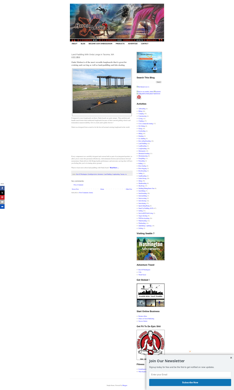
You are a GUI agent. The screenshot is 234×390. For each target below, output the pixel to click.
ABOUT (74, 43)
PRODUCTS (120, 43)
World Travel (142, 275)
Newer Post (75, 189)
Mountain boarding (144, 153)
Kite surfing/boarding (144, 141)
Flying (140, 128)
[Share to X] (76, 57)
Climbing (141, 121)
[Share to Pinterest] (79, 57)
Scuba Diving (142, 178)
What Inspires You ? (144, 371)
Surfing (140, 211)
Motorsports (141, 151)
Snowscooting (142, 198)
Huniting (141, 136)
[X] (2, 192)
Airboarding (142, 109)
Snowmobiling (142, 196)
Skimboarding (142, 183)
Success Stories (142, 321)
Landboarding (142, 146)
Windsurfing (142, 223)
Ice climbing (142, 138)
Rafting (140, 163)
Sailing (140, 173)
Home (102, 189)
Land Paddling (108, 174)
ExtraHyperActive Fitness (145, 369)
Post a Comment (78, 185)
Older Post (129, 189)
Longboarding (116, 174)
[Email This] (72, 57)
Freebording (142, 131)
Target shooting (142, 216)
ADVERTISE (133, 43)
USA (139, 272)
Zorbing (140, 228)
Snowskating (142, 203)
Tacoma (122, 174)
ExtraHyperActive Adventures (95, 174)
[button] (190, 360)
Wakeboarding (142, 221)
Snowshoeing (142, 201)
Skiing (140, 181)
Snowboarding (142, 193)
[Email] (2, 202)
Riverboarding (142, 171)
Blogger (124, 385)
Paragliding (141, 158)
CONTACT (144, 43)
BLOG (83, 43)
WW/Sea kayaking (143, 218)
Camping (141, 113)
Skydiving (141, 186)
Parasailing (141, 161)
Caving (140, 118)
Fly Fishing (141, 126)
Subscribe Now (190, 382)
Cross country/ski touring (145, 123)
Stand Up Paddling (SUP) (145, 208)
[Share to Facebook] (77, 57)
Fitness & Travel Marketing (146, 319)
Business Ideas (142, 316)
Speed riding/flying (144, 206)
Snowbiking (141, 191)
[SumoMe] (2, 206)
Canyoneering (142, 116)
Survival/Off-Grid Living (145, 213)
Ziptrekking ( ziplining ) (145, 226)
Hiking (140, 133)
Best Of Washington (81, 174)
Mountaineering (143, 156)
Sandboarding (142, 176)
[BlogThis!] (74, 57)
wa (126, 174)
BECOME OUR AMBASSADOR (100, 43)
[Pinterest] (2, 197)
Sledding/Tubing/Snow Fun (146, 188)
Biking (140, 111)
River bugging (142, 168)
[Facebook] (2, 188)
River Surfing (142, 166)
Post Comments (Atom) (86, 192)
